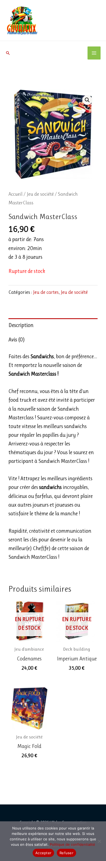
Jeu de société (40, 194)
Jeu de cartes (46, 292)
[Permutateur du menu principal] (94, 53)
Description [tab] (20, 325)
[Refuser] (99, 841)
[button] (7, 53)
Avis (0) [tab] (16, 339)
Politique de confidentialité (72, 844)
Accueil (15, 194)
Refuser (66, 853)
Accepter (43, 853)
